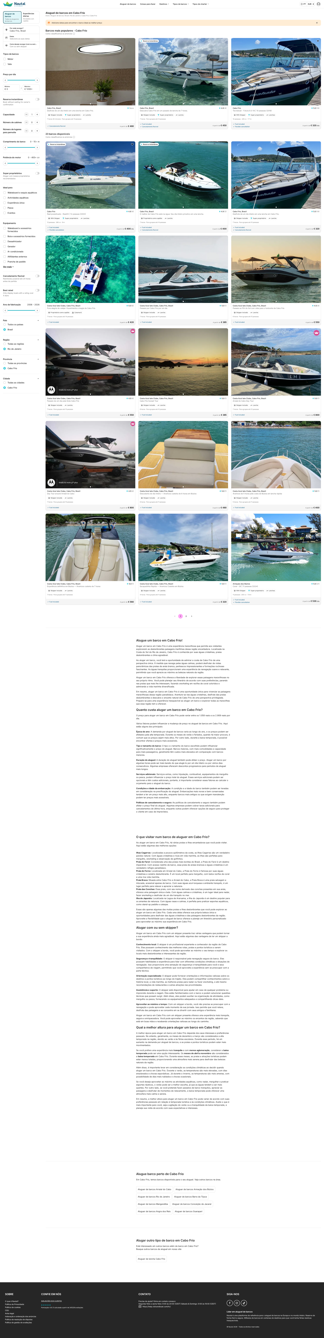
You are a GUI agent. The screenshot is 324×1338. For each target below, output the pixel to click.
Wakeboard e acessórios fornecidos (19, 230)
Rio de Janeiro (75, 16)
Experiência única (16, 202)
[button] (90, 103)
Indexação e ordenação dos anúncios (20, 1316)
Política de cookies (13, 1307)
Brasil (67, 16)
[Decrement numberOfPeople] (26, 114)
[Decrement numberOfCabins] (26, 122)
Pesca (10, 208)
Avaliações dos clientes (51, 1301)
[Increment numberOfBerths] (37, 131)
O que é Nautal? (11, 1301)
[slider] (5, 80)
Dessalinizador (15, 241)
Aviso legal (9, 1313)
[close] (317, 23)
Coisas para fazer (147, 4)
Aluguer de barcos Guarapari (188, 1211)
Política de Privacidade (14, 1304)
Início (47, 16)
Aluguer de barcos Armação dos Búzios (195, 1189)
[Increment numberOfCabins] (37, 122)
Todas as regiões (16, 344)
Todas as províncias (17, 363)
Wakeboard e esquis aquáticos (22, 192)
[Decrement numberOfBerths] (26, 130)
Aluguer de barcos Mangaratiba (153, 1204)
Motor (10, 59)
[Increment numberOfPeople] (37, 114)
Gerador (11, 246)
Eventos (11, 213)
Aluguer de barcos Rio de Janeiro (154, 1196)
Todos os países (15, 324)
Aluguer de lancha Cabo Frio (151, 1259)
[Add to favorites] (317, 41)
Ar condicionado (15, 251)
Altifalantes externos (17, 256)
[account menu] (318, 4)
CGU (7, 1310)
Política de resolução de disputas (18, 1319)
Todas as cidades (16, 382)
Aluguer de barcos (128, 4)
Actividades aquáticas (18, 197)
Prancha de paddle (17, 261)
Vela (10, 64)
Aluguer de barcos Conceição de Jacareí (191, 1204)
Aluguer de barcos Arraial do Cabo (154, 1189)
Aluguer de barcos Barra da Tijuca (190, 1196)
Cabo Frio (85, 16)
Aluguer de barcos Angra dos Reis (154, 1211)
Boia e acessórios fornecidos (21, 236)
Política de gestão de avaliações (18, 1322)
